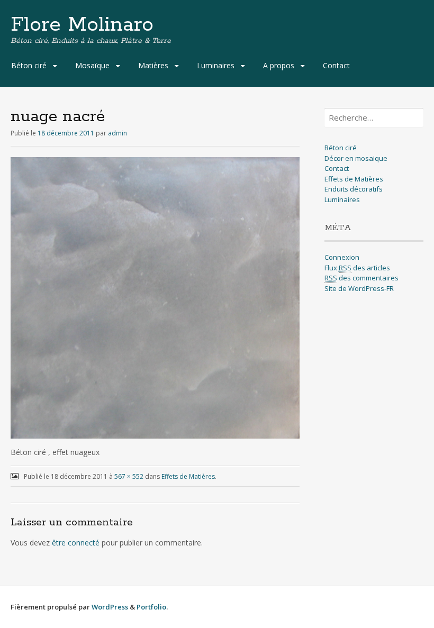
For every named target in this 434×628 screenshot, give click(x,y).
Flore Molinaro (82, 25)
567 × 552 (128, 476)
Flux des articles (357, 267)
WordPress (110, 607)
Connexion (341, 257)
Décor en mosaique (355, 158)
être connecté (76, 543)
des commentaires (361, 278)
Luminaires (342, 199)
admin (117, 133)
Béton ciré (340, 147)
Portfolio (151, 607)
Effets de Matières (188, 476)
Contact (336, 65)
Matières (153, 65)
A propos (278, 65)
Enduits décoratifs (353, 189)
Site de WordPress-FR (359, 288)
